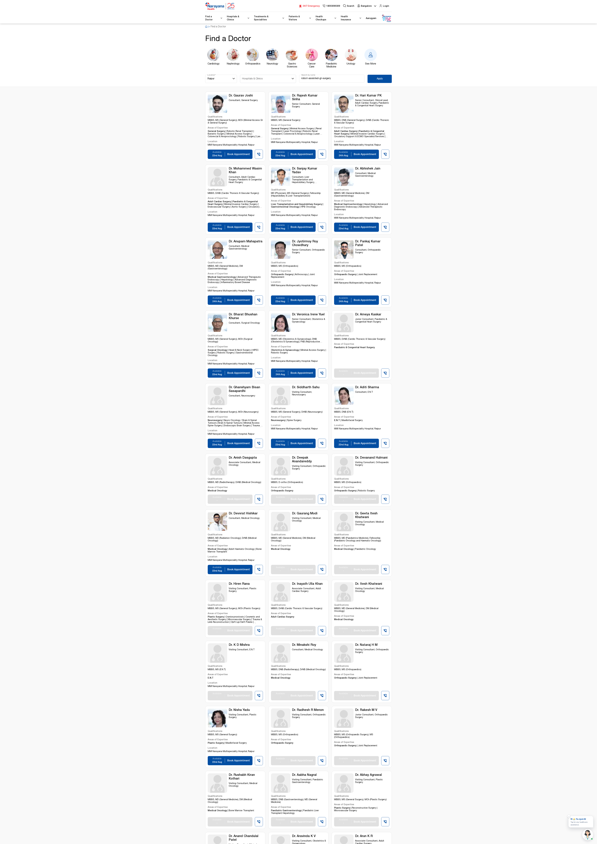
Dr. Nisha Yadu (239, 710)
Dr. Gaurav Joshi (241, 95)
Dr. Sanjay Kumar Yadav (304, 170)
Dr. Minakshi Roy (304, 645)
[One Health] (386, 18)
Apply (380, 79)
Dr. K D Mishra (239, 645)
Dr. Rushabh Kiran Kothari (242, 777)
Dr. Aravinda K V (304, 836)
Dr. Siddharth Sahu (305, 387)
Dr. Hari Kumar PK (368, 95)
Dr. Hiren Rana (239, 584)
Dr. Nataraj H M (366, 645)
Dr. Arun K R (364, 836)
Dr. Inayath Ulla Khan (307, 584)
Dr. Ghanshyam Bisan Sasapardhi (244, 389)
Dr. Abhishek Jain (367, 168)
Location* (211, 75)
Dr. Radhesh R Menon (308, 710)
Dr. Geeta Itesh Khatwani (366, 515)
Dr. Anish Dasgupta (243, 458)
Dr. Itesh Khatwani (368, 584)
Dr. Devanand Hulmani (371, 458)
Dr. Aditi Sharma (367, 387)
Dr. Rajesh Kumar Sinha (304, 97)
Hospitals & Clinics (252, 79)
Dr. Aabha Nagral (304, 775)
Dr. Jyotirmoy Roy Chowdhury (305, 243)
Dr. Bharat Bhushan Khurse (243, 316)
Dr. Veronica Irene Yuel (308, 314)
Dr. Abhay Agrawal (368, 775)
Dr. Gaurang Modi (304, 513)
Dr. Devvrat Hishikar (243, 513)
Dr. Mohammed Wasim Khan (245, 170)
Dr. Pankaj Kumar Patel (367, 243)
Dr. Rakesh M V (366, 710)
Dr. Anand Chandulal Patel (243, 838)
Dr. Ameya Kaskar (368, 314)
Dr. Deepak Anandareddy (302, 459)
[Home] (220, 6)
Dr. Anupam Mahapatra (245, 241)
